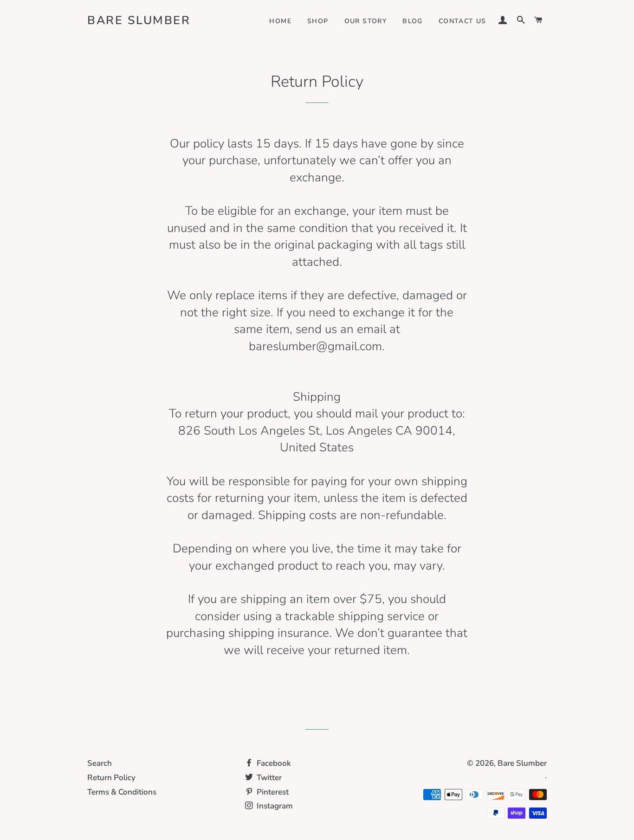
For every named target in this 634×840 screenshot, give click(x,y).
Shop (318, 21)
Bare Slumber (138, 20)
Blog (412, 21)
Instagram (274, 806)
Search (99, 763)
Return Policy (111, 777)
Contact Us (462, 21)
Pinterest (272, 792)
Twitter (268, 777)
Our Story (365, 21)
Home (280, 21)
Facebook (273, 763)
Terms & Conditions (121, 792)
